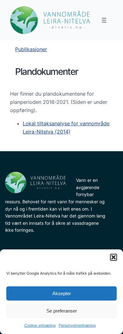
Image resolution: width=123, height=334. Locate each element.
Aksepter (61, 293)
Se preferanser (61, 310)
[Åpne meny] (104, 20)
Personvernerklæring (77, 325)
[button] (113, 257)
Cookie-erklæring (40, 325)
